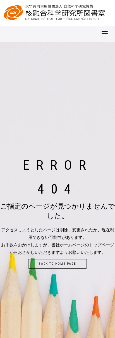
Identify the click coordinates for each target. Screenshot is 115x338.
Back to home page (57, 264)
